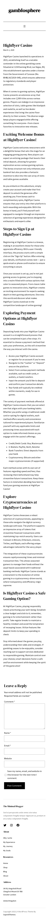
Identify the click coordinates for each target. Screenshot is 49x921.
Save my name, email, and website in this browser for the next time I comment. (24, 775)
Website (8, 758)
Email (7, 745)
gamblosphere (24, 10)
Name (7, 732)
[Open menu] (24, 26)
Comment (9, 701)
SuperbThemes (9, 914)
